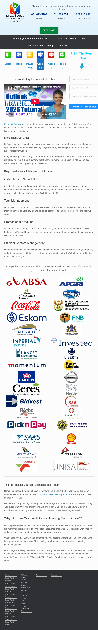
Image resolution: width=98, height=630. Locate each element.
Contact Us (65, 45)
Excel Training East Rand (10, 601)
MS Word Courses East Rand (25, 608)
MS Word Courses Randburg (24, 593)
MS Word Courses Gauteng (24, 577)
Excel (7, 575)
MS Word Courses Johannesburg (25, 585)
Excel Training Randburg (10, 590)
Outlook (38, 575)
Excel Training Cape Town (10, 618)
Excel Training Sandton (10, 596)
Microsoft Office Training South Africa (56, 494)
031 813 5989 (39, 14)
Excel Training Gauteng (10, 579)
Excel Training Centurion (10, 612)
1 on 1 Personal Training (40, 45)
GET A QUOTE (49, 30)
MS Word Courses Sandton (24, 600)
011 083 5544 (61, 14)
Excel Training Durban (10, 623)
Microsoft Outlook (12, 124)
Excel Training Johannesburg (10, 585)
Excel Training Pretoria (10, 607)
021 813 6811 (84, 14)
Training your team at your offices (31, 38)
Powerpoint (54, 575)
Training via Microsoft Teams (69, 38)
